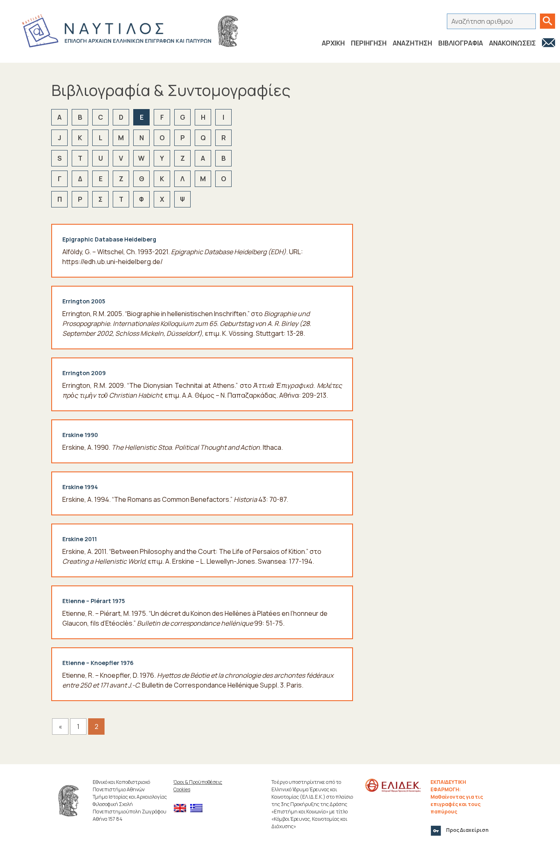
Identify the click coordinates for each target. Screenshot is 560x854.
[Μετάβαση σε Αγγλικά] (182, 808)
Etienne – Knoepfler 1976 (98, 663)
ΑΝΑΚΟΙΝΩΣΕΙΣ (512, 43)
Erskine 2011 (79, 539)
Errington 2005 (83, 301)
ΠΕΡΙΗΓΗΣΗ (369, 43)
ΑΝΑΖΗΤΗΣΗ (412, 43)
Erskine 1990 (80, 435)
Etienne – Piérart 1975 (93, 601)
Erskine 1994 (80, 487)
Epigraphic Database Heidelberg (109, 239)
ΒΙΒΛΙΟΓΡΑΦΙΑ (460, 43)
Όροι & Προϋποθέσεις (197, 782)
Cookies (181, 789)
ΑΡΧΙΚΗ (333, 43)
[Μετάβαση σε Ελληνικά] (198, 808)
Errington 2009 (84, 373)
